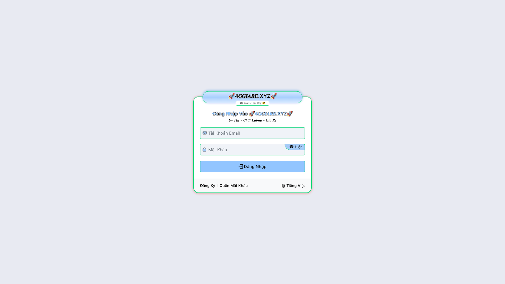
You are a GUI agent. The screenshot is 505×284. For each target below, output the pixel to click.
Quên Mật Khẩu (234, 185)
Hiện (298, 147)
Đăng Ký (207, 185)
